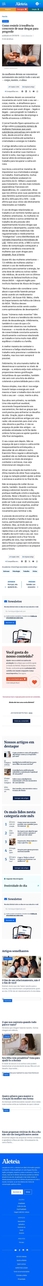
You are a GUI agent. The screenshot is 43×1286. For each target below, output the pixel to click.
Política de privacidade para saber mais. (21, 617)
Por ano (21, 1242)
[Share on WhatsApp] (37, 91)
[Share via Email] (33, 91)
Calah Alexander (26, 36)
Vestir (21, 1230)
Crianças (7, 1036)
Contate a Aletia (21, 1275)
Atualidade (21, 1203)
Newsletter (21, 1221)
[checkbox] (4, 616)
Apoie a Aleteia (21, 1260)
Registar (8, 9)
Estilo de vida (21, 1206)
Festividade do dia (15, 885)
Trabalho (26, 571)
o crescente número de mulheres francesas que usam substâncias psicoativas (19, 129)
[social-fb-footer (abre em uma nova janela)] (19, 1250)
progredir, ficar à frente (13, 254)
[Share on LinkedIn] (26, 91)
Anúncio (21, 1233)
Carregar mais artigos (21, 798)
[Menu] (7, 4)
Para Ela (4, 16)
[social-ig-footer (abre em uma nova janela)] (27, 1250)
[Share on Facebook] (22, 91)
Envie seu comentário (21, 721)
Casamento (8, 959)
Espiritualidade (21, 1209)
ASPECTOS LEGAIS (21, 1268)
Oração (34, 9)
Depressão (7, 1001)
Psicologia (16, 571)
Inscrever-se (10, 623)
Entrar (28, 1192)
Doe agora (20, 9)
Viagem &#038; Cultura (21, 1212)
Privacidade (21, 1279)
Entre (30, 713)
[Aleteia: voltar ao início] (21, 4)
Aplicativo (21, 1224)
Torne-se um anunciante (21, 1272)
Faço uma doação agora (15, 679)
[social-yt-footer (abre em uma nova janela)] (15, 1250)
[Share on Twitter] (30, 91)
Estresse (6, 571)
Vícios (35, 571)
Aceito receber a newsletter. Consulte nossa (21, 617)
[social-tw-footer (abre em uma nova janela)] (23, 1250)
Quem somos (21, 1264)
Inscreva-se (21, 1227)
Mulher (6, 1075)
